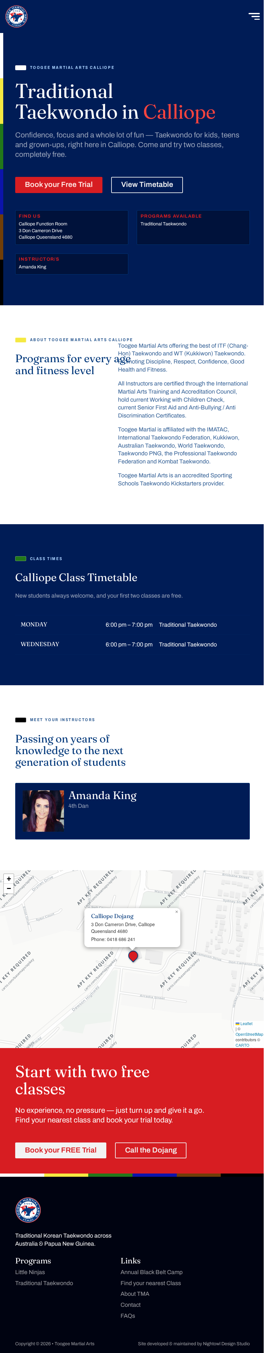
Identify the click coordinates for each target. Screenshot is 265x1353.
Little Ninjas (30, 1272)
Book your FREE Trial (61, 1150)
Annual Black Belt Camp (152, 1272)
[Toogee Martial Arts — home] (28, 1210)
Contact (131, 1305)
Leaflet (245, 1023)
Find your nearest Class (151, 1283)
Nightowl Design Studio (226, 1343)
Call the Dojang (151, 1150)
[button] (132, 955)
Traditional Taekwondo (44, 1283)
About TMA (135, 1294)
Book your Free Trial (59, 184)
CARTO (242, 1045)
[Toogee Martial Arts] (16, 16)
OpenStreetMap (249, 1034)
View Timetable (147, 184)
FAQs (128, 1316)
